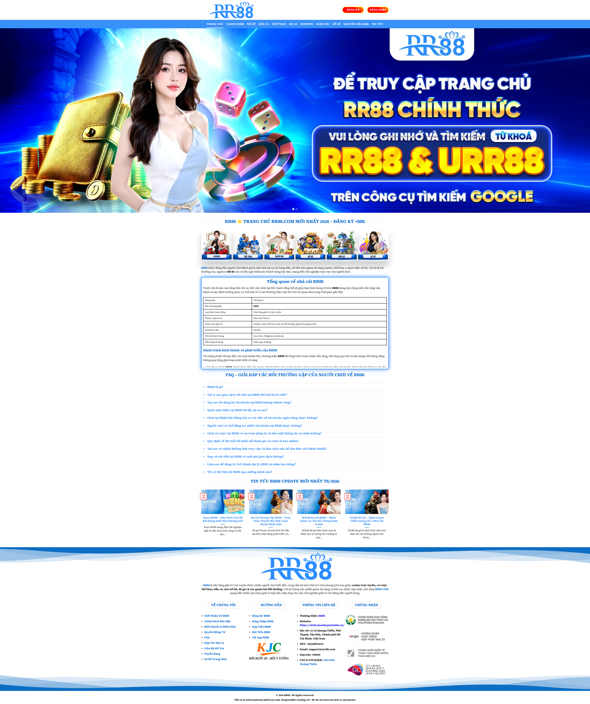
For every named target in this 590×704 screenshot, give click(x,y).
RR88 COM (381, 589)
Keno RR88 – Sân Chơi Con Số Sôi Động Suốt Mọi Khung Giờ (223, 519)
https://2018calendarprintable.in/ (322, 625)
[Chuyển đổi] (204, 387)
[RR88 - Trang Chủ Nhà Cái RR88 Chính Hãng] (230, 10)
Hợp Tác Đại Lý (214, 642)
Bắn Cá (264, 24)
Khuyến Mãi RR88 (356, 24)
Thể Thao (279, 24)
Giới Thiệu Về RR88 (216, 615)
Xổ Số (336, 24)
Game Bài (323, 24)
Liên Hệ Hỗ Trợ (214, 648)
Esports (306, 24)
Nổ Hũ (251, 24)
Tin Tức (377, 24)
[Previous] (15, 120)
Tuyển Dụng (212, 653)
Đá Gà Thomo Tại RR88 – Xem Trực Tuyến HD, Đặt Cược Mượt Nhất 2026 (271, 521)
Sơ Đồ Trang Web (215, 659)
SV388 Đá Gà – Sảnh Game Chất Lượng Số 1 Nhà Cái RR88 (367, 521)
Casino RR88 (235, 24)
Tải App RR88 (260, 637)
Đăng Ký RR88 (261, 615)
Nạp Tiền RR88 (261, 626)
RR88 (204, 267)
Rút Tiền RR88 (261, 632)
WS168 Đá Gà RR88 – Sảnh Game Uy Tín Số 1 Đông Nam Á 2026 (319, 521)
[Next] (574, 120)
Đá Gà (293, 24)
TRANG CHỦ (215, 24)
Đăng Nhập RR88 (262, 621)
